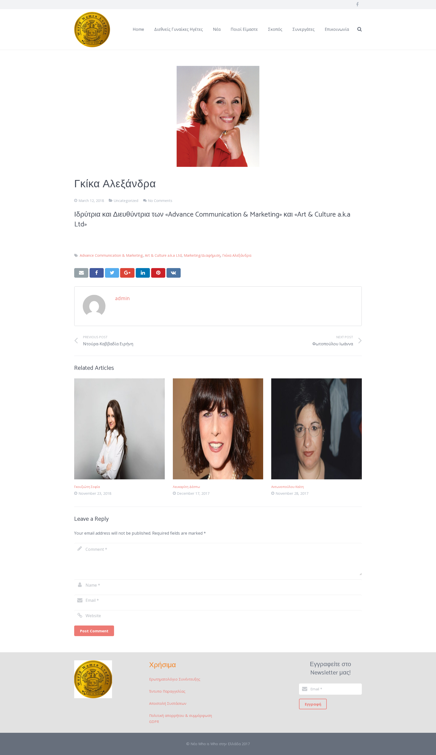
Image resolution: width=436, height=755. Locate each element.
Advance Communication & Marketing (111, 255)
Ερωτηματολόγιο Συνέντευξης (174, 679)
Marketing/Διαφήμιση (202, 255)
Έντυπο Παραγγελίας (167, 691)
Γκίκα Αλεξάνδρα (236, 255)
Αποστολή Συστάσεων (167, 703)
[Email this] (81, 273)
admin (122, 298)
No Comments (160, 200)
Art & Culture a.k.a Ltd (163, 255)
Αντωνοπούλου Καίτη (287, 486)
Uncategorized (126, 200)
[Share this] (97, 273)
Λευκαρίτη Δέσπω (186, 486)
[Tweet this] (112, 273)
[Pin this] (158, 273)
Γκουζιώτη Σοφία (87, 486)
